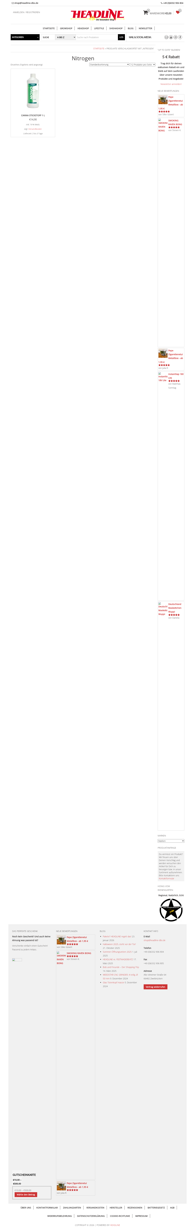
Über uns (26, 1207)
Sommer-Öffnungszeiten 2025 (117, 951)
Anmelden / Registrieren (26, 12)
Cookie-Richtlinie (120, 1216)
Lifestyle (99, 28)
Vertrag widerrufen (155, 986)
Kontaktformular (166, 878)
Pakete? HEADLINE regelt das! (117, 936)
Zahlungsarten (72, 1207)
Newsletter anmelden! (171, 84)
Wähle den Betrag (26, 1194)
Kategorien (18, 37)
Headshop (83, 28)
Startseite (49, 28)
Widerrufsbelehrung (59, 1216)
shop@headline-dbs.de (154, 940)
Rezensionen (135, 1207)
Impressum (141, 1216)
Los (121, 37)
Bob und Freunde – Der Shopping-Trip (121, 967)
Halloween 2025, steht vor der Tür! (119, 944)
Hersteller (116, 1207)
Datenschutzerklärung (91, 1216)
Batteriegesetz (156, 1207)
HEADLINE (115, 1225)
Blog (130, 28)
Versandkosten (35, 129)
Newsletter (145, 28)
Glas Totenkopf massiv (113, 982)
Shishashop (115, 28)
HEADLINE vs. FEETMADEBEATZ (118, 959)
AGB (172, 1207)
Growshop (66, 28)
